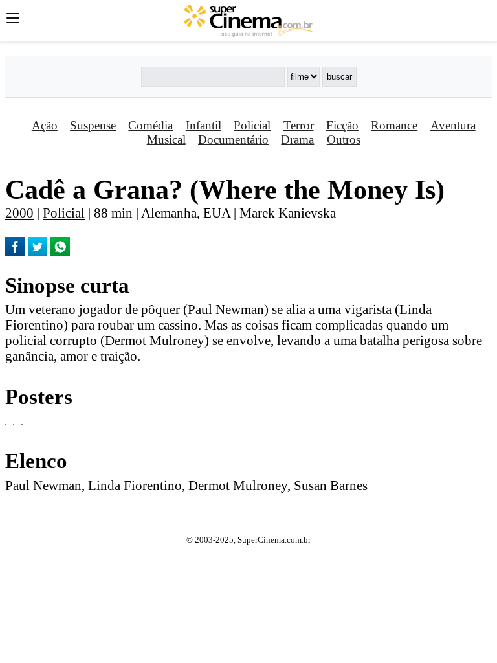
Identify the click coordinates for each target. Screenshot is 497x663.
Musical (166, 139)
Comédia (150, 125)
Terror (298, 125)
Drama (297, 139)
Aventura (453, 125)
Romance (394, 125)
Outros (343, 139)
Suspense (93, 125)
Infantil (203, 125)
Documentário (233, 139)
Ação (45, 125)
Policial (252, 125)
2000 (19, 212)
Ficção (342, 125)
